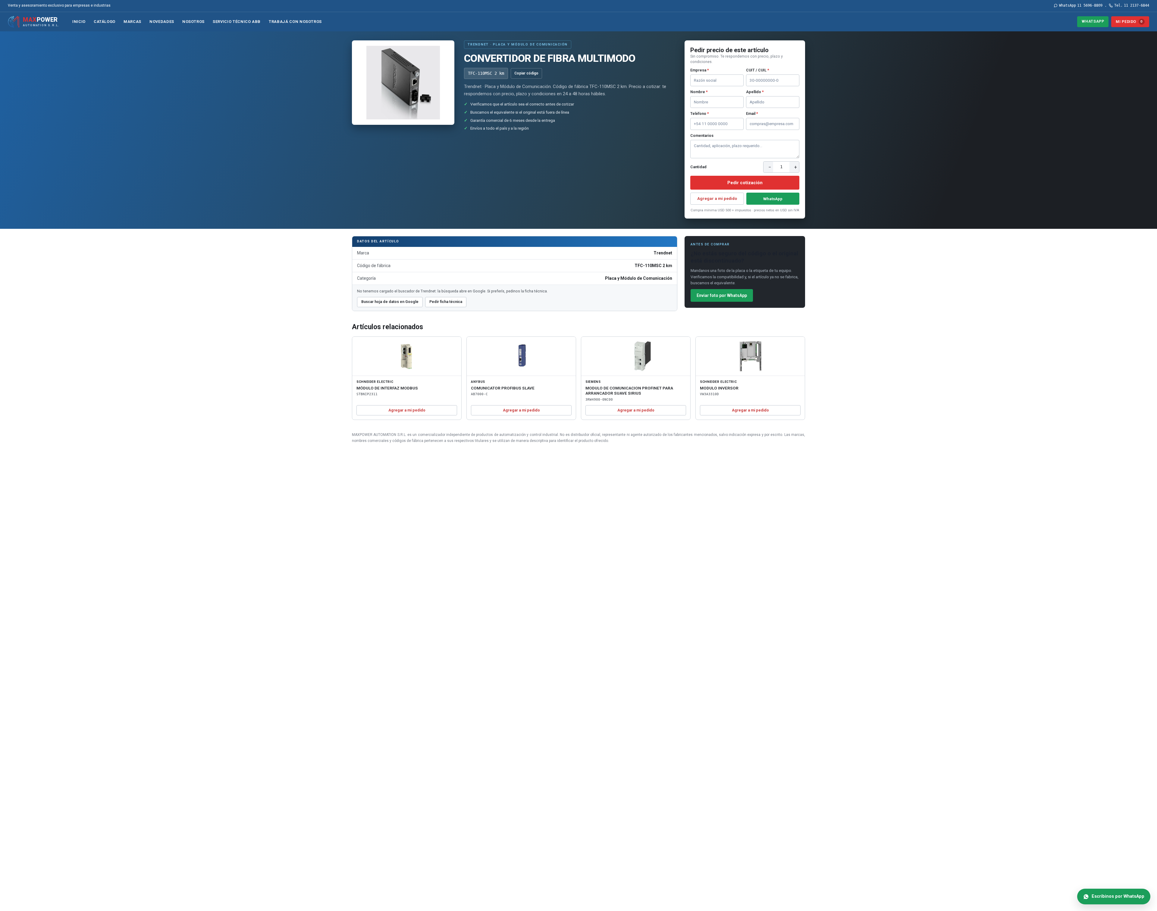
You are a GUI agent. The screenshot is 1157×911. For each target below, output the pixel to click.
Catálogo (104, 21)
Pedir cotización (745, 182)
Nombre (699, 92)
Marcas (132, 21)
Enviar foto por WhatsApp (722, 295)
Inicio (79, 21)
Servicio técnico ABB (237, 21)
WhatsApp (1093, 21)
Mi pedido (1129, 21)
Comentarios (701, 135)
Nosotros (193, 21)
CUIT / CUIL (757, 70)
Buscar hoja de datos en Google (390, 301)
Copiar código (526, 73)
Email (752, 113)
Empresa (699, 70)
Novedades (161, 21)
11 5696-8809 (1080, 5)
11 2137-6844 (1131, 5)
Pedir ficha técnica (445, 301)
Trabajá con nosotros (295, 21)
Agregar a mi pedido (717, 198)
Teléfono (699, 113)
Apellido (755, 92)
